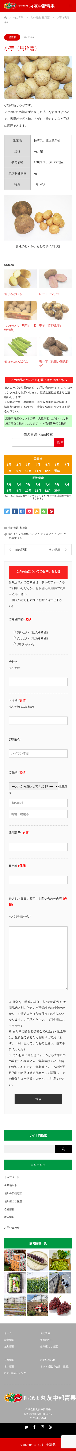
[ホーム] (5, 16)
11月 (38, 471)
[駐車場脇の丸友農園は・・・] (60, 1283)
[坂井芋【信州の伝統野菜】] (55, 346)
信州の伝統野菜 (13, 1193)
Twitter (26, 1426)
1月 (9, 464)
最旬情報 (9, 1346)
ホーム (8, 1333)
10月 (28, 471)
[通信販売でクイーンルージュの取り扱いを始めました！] (60, 1305)
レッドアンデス (49, 294)
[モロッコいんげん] (20, 346)
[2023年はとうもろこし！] (37, 1305)
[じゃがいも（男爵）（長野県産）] (20, 310)
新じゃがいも (13, 294)
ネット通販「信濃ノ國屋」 (55, 1366)
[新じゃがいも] (20, 278)
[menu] (70, 6)
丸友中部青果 (47, 1444)
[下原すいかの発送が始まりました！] (15, 1260)
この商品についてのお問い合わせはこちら (39, 380)
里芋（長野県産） (51, 325)
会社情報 (9, 1209)
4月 (38, 464)
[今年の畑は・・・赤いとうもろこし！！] (37, 1260)
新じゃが (17, 537)
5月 (47, 464)
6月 (57, 464)
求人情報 (9, 1217)
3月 (28, 464)
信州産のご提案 (13, 1201)
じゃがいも (47, 533)
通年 (57, 471)
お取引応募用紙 (45, 588)
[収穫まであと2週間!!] (37, 1283)
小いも (58, 533)
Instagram (42, 1426)
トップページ (11, 1177)
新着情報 (9, 1339)
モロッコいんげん (16, 361)
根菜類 (12, 37)
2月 (18, 464)
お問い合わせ (11, 1227)
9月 (18, 471)
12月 (48, 471)
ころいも (35, 533)
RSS (50, 1426)
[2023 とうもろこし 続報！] (15, 1305)
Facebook (34, 1426)
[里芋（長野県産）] (55, 310)
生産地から (10, 1185)
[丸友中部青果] (29, 6)
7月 (67, 464)
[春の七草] (15, 1283)
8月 (9, 471)
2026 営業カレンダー (16, 1373)
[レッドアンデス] (55, 278)
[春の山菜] (60, 1260)
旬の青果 (13, 527)
